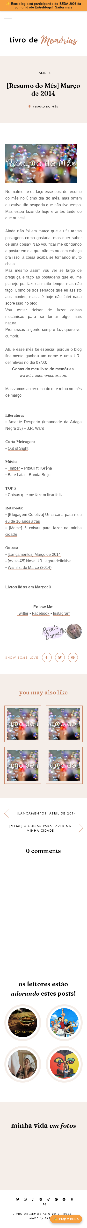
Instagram (61, 613)
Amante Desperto (24, 422)
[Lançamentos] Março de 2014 (34, 554)
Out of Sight (18, 448)
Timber (14, 468)
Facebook (41, 613)
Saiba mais (63, 7)
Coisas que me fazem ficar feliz (35, 495)
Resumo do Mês (45, 106)
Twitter (22, 613)
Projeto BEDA (66, 1219)
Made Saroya (43, 1218)
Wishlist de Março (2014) (29, 567)
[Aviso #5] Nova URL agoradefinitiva (40, 561)
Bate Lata (16, 475)
